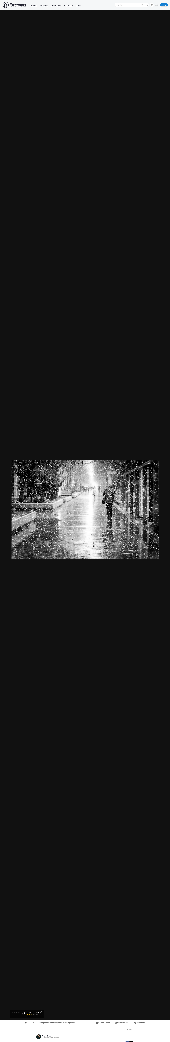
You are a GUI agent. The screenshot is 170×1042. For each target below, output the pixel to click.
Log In (156, 5)
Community (56, 5)
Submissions (123, 1022)
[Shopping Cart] (152, 5)
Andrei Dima (46, 1036)
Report (130, 1029)
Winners (30, 1022)
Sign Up (164, 5)
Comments (140, 1022)
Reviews (44, 5)
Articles (33, 5)
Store (78, 5)
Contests (68, 5)
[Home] (14, 5)
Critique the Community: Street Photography (57, 1022)
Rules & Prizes (104, 1022)
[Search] (146, 4)
